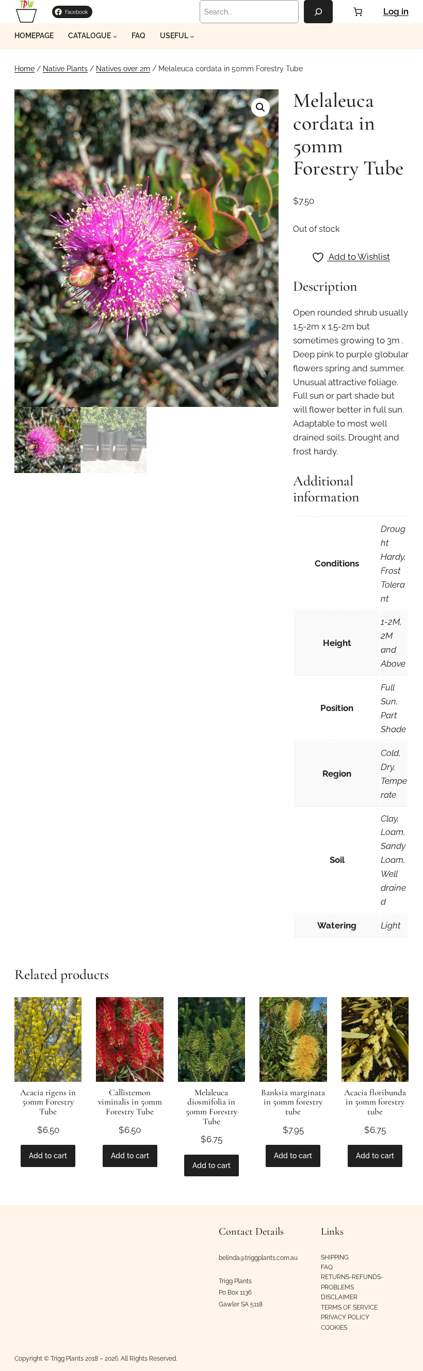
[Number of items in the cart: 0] (358, 11)
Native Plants (65, 69)
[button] (260, 107)
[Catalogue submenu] (115, 36)
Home (24, 69)
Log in (396, 11)
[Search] (318, 11)
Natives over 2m (123, 69)
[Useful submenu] (192, 36)
